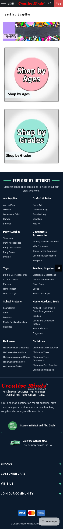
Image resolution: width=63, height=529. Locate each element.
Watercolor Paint (11, 214)
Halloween (9, 341)
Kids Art (36, 223)
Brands (7, 463)
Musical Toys (9, 293)
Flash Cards (38, 284)
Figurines (7, 326)
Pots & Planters (40, 328)
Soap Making (39, 214)
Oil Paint (7, 209)
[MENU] (2, 3)
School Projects (12, 301)
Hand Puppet (9, 288)
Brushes (7, 223)
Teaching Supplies (43, 268)
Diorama (7, 317)
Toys (6, 268)
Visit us (7, 483)
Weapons (37, 260)
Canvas (6, 219)
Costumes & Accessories (40, 233)
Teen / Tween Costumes (45, 251)
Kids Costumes (40, 246)
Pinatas (7, 256)
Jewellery (37, 219)
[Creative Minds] (31, 3)
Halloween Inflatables (14, 361)
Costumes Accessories (44, 255)
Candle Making (40, 209)
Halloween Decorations (14, 352)
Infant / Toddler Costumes (46, 241)
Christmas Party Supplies (45, 365)
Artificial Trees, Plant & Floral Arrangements (44, 310)
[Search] (50, 3)
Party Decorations (12, 247)
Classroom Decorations (44, 275)
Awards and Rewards (43, 279)
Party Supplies (11, 231)
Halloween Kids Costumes (16, 347)
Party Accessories (12, 243)
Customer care (13, 473)
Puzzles (7, 284)
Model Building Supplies (15, 322)
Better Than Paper (42, 293)
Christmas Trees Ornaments (41, 359)
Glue (5, 312)
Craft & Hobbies (42, 198)
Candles (37, 316)
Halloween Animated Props (16, 357)
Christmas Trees (41, 352)
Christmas (39, 341)
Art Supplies (10, 198)
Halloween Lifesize (12, 366)
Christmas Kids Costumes (45, 347)
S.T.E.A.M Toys (10, 279)
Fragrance (38, 333)
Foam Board (9, 308)
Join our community (17, 493)
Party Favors (9, 252)
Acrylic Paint (9, 205)
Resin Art (37, 205)
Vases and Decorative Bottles (43, 322)
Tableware (8, 238)
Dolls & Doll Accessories (15, 275)
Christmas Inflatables (43, 369)
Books (36, 288)
